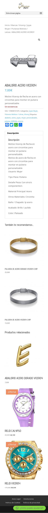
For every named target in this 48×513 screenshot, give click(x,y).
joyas (19, 118)
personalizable (32, 118)
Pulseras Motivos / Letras (14, 114)
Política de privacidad (31, 503)
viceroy (20, 121)
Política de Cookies (13, 503)
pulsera (7, 121)
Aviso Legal (16, 499)
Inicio (7, 25)
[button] (39, 40)
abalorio (8, 118)
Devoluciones (29, 499)
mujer (23, 118)
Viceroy (22, 25)
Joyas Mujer (33, 111)
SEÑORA (14, 121)
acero (14, 118)
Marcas (14, 25)
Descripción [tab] (13, 133)
